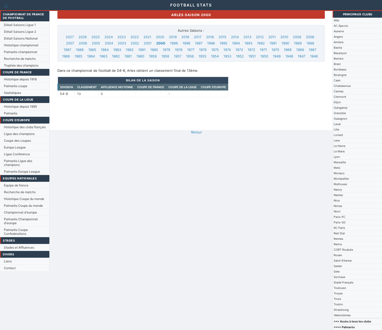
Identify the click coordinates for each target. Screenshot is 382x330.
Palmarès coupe (15, 86)
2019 (173, 37)
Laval (337, 124)
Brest (337, 64)
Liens (8, 261)
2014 (235, 37)
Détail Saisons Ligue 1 (20, 25)
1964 (91, 56)
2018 (185, 37)
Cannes (339, 91)
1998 (186, 43)
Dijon (337, 102)
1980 (154, 50)
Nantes (338, 195)
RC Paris (339, 228)
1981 (142, 50)
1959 (153, 56)
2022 (134, 37)
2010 (284, 37)
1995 (223, 43)
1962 (116, 56)
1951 (252, 56)
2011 (272, 37)
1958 (165, 56)
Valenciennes (342, 315)
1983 (117, 50)
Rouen (338, 255)
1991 (273, 43)
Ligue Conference (17, 154)
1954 (215, 56)
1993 (248, 43)
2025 (95, 37)
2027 (70, 37)
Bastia (338, 47)
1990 (285, 43)
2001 (148, 43)
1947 (301, 56)
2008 (310, 37)
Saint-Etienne (343, 260)
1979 (166, 50)
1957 (177, 56)
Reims (338, 244)
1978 (178, 50)
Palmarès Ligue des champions (18, 163)
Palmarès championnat (20, 52)
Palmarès (10, 113)
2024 (108, 37)
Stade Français (343, 282)
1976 (203, 50)
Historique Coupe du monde (24, 199)
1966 (66, 56)
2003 (122, 43)
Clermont (340, 97)
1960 (140, 56)
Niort (337, 211)
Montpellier (341, 178)
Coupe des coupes (17, 141)
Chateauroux (342, 86)
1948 (289, 56)
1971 (263, 50)
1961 (128, 56)
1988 (310, 43)
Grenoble (340, 113)
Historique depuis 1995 (20, 106)
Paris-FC (339, 217)
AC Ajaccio (341, 26)
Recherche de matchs (20, 59)
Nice (337, 200)
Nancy (338, 189)
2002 (135, 43)
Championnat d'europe (20, 212)
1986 (80, 50)
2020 (160, 37)
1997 (198, 43)
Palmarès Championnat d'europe (21, 221)
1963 (103, 56)
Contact (10, 268)
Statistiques (12, 93)
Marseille (340, 162)
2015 (222, 37)
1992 (261, 43)
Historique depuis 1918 (20, 79)
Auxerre (339, 31)
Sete (337, 271)
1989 (298, 43)
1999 (174, 43)
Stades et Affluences (19, 247)
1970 (275, 50)
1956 (190, 56)
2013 (247, 37)
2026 (82, 37)
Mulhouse (340, 184)
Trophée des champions (21, 65)
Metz (337, 168)
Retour (196, 132)
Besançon (340, 53)
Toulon (338, 304)
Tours (337, 299)
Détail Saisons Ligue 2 (20, 32)
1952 (240, 56)
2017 (197, 37)
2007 (70, 43)
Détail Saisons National (21, 38)
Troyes (338, 293)
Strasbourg (341, 310)
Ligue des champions (19, 134)
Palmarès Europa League (22, 171)
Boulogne (340, 75)
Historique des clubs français (25, 127)
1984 (105, 50)
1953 (227, 56)
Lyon (337, 157)
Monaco (339, 173)
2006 (83, 43)
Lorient (338, 135)
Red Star (339, 233)
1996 (211, 43)
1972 (251, 50)
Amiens (339, 42)
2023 (121, 37)
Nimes (338, 206)
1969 (288, 50)
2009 (297, 37)
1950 (264, 56)
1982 (130, 50)
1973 (239, 50)
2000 (160, 43)
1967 (312, 50)
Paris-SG (340, 222)
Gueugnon (340, 118)
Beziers (339, 58)
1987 (67, 50)
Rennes (338, 239)
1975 (215, 50)
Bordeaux (340, 69)
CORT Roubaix (343, 249)
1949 (277, 56)
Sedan (338, 266)
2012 (260, 37)
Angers (338, 36)
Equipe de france (16, 185)
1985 (92, 50)
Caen (337, 80)
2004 (109, 43)
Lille (336, 129)
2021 (147, 37)
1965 (78, 56)
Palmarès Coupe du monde (23, 206)
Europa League (15, 147)
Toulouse (340, 288)
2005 (96, 43)
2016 (210, 37)
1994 (236, 43)
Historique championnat (21, 45)
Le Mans (339, 151)
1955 (202, 56)
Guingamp (340, 107)
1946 (314, 56)
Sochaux (339, 277)
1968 (300, 50)
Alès (336, 20)
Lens (337, 140)
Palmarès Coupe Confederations (16, 232)
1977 (190, 50)
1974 (227, 50)
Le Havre (339, 146)
